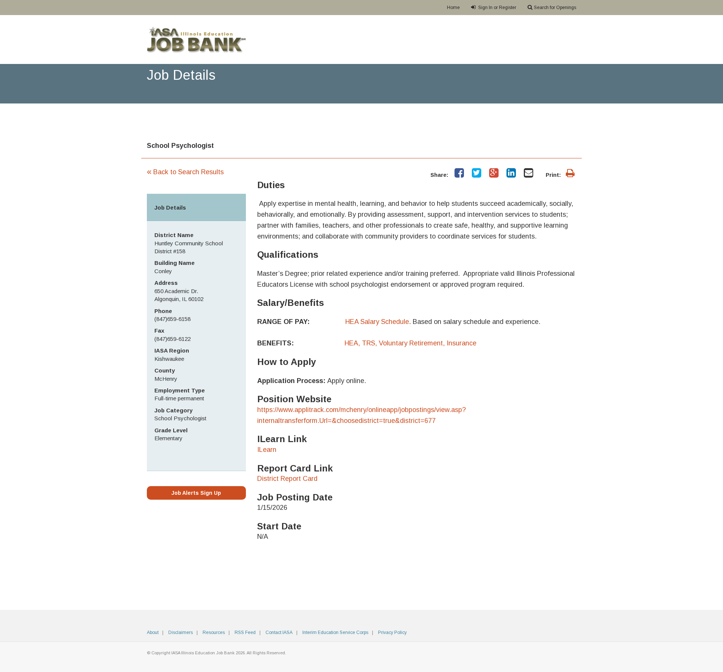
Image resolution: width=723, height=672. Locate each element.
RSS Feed (245, 632)
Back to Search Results (185, 172)
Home (453, 7)
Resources (214, 632)
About (153, 632)
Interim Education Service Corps (335, 632)
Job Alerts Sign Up (196, 493)
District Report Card (287, 478)
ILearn (266, 449)
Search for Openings (555, 7)
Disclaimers (180, 632)
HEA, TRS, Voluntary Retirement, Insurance (410, 343)
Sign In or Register (496, 7)
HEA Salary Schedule (377, 321)
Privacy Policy (392, 632)
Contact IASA (279, 632)
